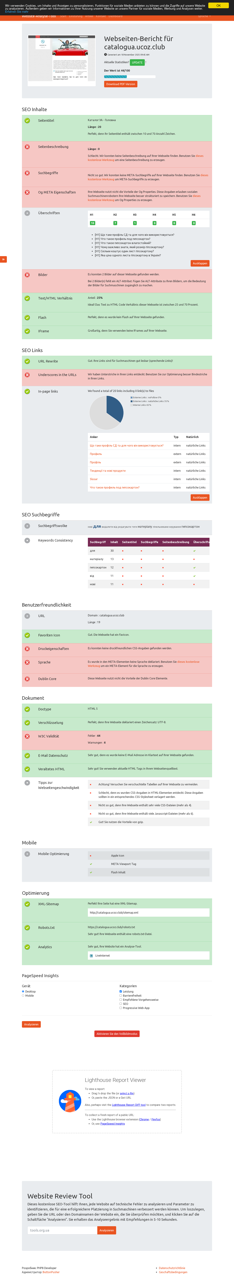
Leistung (128, 991)
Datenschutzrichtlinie (172, 1268)
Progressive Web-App (136, 1007)
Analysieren (31, 1024)
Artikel (89, 16)
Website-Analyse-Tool (39, 16)
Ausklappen (200, 263)
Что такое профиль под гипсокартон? (114, 487)
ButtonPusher (51, 1272)
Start (63, 16)
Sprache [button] (203, 16)
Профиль (96, 453)
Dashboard (115, 16)
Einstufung (75, 16)
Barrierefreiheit (132, 995)
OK (219, 5)
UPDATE (137, 62)
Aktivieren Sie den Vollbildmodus (117, 1033)
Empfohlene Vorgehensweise (140, 999)
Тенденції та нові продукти (108, 470)
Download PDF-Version (120, 84)
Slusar (94, 479)
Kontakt (101, 16)
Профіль (95, 462)
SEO (125, 1003)
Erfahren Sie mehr (16, 11)
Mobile (29, 995)
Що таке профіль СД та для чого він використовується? (126, 445)
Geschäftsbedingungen (173, 1272)
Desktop (30, 991)
